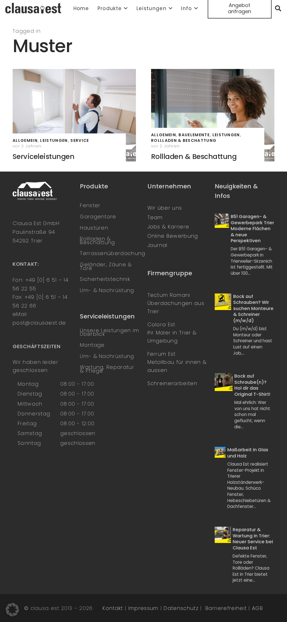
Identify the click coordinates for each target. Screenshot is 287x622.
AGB (257, 608)
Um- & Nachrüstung (107, 290)
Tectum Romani (168, 295)
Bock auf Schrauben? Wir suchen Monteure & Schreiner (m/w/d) (253, 308)
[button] (125, 8)
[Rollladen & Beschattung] (212, 115)
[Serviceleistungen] (74, 115)
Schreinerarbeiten (172, 383)
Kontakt (113, 608)
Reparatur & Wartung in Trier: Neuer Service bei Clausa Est (253, 538)
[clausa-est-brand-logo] (34, 8)
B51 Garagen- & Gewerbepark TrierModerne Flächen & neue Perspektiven (252, 228)
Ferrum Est (161, 353)
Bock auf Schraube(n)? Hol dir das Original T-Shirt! (252, 385)
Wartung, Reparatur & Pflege (107, 369)
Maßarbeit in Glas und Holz (247, 453)
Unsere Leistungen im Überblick (109, 332)
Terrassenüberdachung (112, 253)
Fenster (90, 205)
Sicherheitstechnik (105, 279)
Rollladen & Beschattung (194, 156)
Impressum (143, 608)
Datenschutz (181, 608)
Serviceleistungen (43, 156)
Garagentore (98, 216)
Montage (92, 344)
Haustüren (94, 227)
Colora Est (161, 324)
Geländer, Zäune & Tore (106, 266)
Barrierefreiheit (226, 608)
